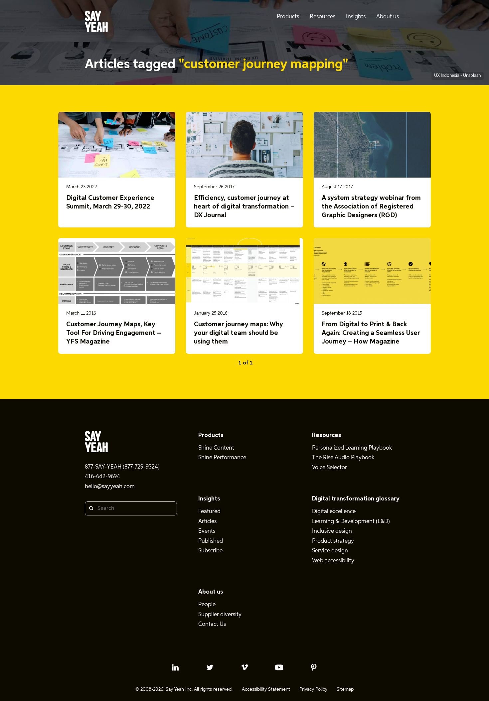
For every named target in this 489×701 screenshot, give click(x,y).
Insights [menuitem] (356, 17)
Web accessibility (333, 561)
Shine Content (216, 448)
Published (210, 541)
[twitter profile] (210, 667)
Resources (326, 435)
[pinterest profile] (313, 667)
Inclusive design (332, 531)
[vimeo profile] (244, 667)
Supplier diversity (220, 615)
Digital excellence (334, 511)
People (207, 605)
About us (210, 592)
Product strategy (333, 541)
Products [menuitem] (288, 17)
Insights (209, 499)
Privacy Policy (313, 689)
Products (211, 435)
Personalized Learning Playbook (352, 448)
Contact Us (212, 624)
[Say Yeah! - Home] (96, 23)
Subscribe (210, 551)
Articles (207, 521)
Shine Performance (222, 458)
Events (206, 531)
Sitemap (345, 689)
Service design (330, 551)
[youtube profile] (279, 667)
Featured (209, 511)
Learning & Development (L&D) (351, 521)
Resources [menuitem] (322, 17)
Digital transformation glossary (356, 499)
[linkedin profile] (175, 667)
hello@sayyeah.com (110, 487)
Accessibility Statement (266, 689)
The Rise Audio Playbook (343, 458)
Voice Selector (329, 468)
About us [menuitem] (387, 17)
